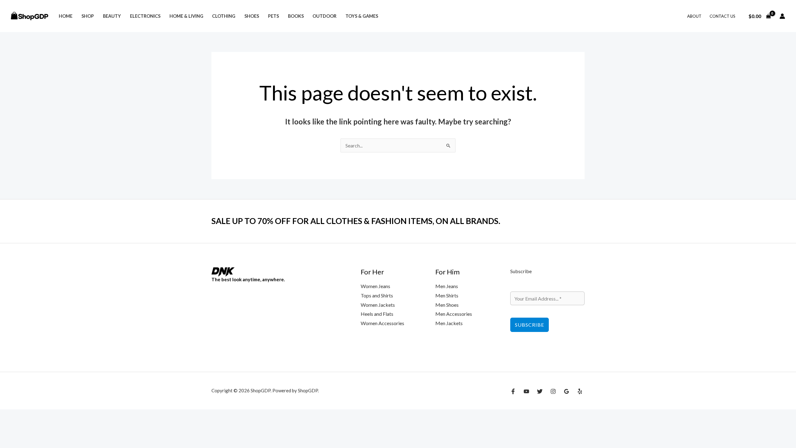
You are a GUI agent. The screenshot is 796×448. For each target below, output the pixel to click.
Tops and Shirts (377, 295)
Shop (87, 16)
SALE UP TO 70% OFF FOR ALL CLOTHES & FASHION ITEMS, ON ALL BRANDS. (355, 221)
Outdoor (324, 16)
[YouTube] (526, 391)
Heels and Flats (377, 314)
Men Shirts (446, 295)
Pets (273, 16)
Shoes (251, 16)
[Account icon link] (782, 16)
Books (296, 16)
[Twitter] (540, 391)
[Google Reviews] (566, 391)
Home (65, 16)
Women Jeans (375, 286)
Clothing (223, 16)
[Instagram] (553, 391)
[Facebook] (513, 391)
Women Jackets (378, 305)
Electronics (145, 16)
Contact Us (722, 16)
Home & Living (186, 16)
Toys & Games (361, 16)
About (694, 16)
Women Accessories (382, 323)
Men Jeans (446, 286)
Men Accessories (453, 314)
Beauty (112, 16)
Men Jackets (449, 323)
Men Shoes (447, 305)
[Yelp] (580, 391)
